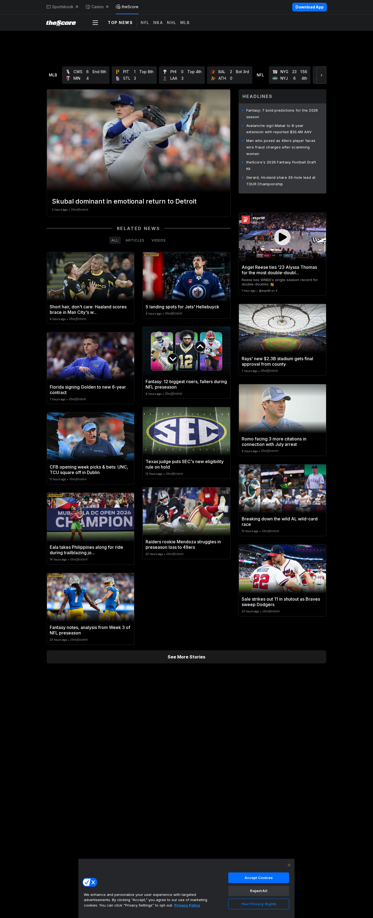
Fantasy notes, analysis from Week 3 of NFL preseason (90, 630)
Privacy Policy (187, 905)
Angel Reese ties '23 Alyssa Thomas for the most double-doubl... (279, 269)
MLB (185, 22)
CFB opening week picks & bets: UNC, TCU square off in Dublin (89, 469)
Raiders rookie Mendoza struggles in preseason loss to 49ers (183, 544)
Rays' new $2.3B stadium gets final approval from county (277, 361)
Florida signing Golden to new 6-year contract (88, 389)
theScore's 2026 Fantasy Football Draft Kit (281, 165)
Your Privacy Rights (258, 904)
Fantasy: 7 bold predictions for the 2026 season (282, 113)
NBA (158, 22)
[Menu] (95, 22)
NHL (171, 22)
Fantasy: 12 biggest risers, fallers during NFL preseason (186, 384)
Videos (159, 240)
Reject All (258, 891)
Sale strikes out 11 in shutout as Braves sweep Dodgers (281, 601)
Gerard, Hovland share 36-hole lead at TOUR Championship (281, 180)
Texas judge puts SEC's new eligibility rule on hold (185, 464)
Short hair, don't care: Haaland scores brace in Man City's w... (88, 309)
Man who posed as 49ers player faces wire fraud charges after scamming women (281, 147)
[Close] (289, 865)
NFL (145, 22)
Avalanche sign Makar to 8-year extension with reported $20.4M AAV (279, 128)
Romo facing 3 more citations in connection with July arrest (274, 441)
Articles (135, 240)
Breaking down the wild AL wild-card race (280, 521)
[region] (186, 888)
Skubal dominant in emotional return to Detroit (124, 201)
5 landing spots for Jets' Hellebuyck (182, 306)
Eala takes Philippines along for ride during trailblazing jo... (86, 549)
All (115, 240)
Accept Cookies (259, 877)
